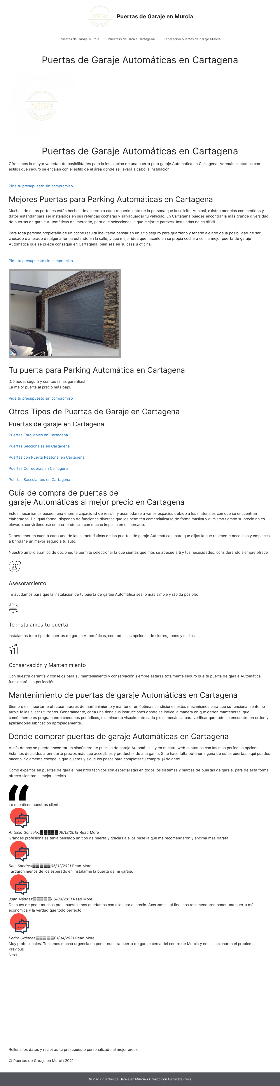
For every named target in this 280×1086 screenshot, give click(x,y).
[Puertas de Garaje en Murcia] (100, 16)
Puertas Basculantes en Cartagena (39, 479)
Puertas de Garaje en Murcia (155, 16)
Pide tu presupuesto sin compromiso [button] (41, 186)
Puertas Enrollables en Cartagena (38, 435)
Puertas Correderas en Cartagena (38, 468)
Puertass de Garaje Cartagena (131, 39)
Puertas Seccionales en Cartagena (39, 446)
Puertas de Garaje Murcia (79, 39)
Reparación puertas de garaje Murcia (191, 39)
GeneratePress (179, 1079)
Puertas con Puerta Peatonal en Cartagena (47, 457)
